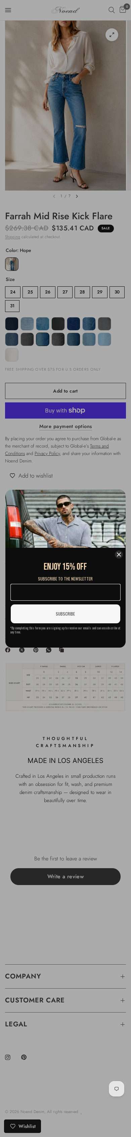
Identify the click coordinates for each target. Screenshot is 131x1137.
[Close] (119, 554)
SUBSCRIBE (65, 614)
